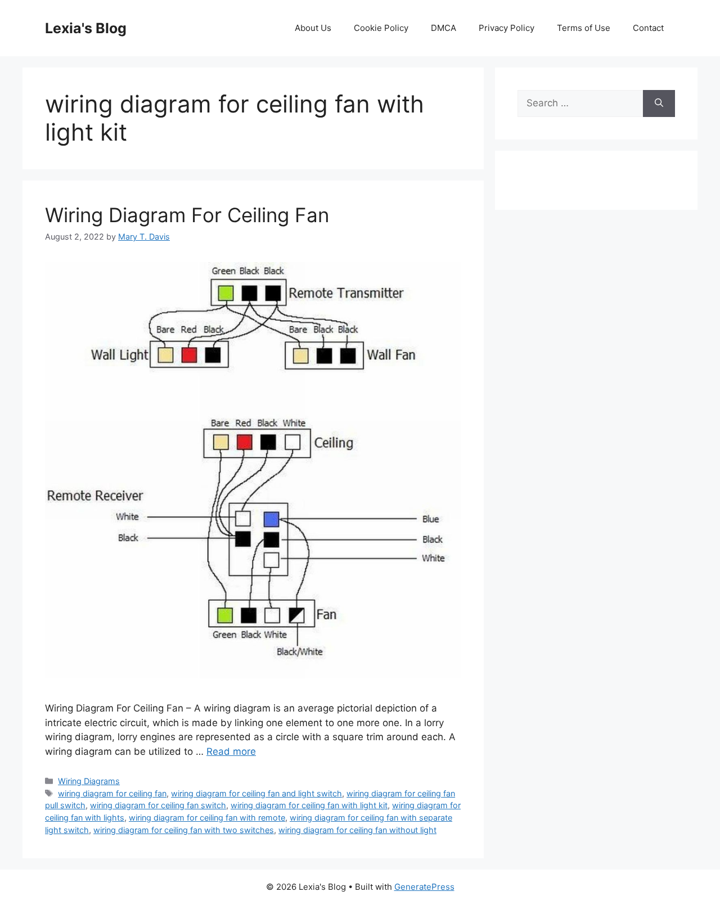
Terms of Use (583, 27)
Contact (648, 27)
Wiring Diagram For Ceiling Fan (187, 215)
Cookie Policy (381, 27)
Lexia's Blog (86, 28)
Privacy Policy (506, 27)
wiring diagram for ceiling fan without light (357, 830)
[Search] (659, 103)
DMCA (443, 27)
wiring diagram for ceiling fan (112, 793)
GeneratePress (424, 886)
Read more (231, 751)
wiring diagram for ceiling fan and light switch (256, 793)
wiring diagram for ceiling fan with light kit (309, 805)
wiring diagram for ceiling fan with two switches (183, 830)
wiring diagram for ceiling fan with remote (207, 817)
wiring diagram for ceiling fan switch (158, 805)
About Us (313, 27)
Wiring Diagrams (89, 781)
